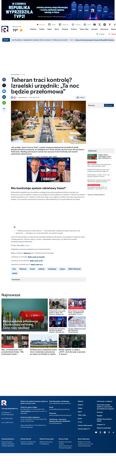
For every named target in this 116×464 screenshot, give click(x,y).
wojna (62, 269)
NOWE (6, 40)
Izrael (32, 269)
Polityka (33, 29)
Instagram (104, 24)
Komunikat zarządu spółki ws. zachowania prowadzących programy (105, 407)
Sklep (54, 24)
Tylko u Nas (84, 29)
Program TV (101, 424)
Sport (57, 29)
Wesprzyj (65, 24)
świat (14, 273)
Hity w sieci (108, 105)
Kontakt (94, 29)
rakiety (41, 269)
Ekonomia (104, 29)
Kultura (74, 29)
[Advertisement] (58, 460)
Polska (41, 29)
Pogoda (78, 24)
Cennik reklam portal (85, 425)
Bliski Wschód (74, 269)
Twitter (99, 24)
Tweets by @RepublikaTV (96, 194)
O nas (80, 422)
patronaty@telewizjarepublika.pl (60, 415)
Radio (89, 24)
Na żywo (42, 24)
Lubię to (82, 97)
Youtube (94, 24)
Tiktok (113, 432)
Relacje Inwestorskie (104, 428)
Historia (65, 29)
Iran (14, 269)
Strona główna (15, 74)
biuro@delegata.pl (55, 423)
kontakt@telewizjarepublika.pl (59, 409)
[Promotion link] (58, 10)
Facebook (109, 24)
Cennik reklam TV (84, 429)
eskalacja (52, 269)
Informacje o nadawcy (104, 401)
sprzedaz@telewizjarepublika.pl (60, 403)
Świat (49, 29)
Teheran (22, 269)
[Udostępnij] (4, 79)
